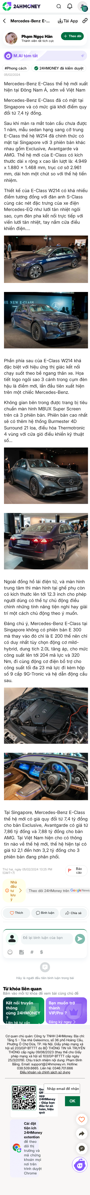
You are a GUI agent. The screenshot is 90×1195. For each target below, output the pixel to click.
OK (73, 1101)
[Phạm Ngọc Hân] (11, 38)
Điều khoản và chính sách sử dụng (45, 1072)
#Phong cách (15, 68)
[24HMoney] (21, 6)
